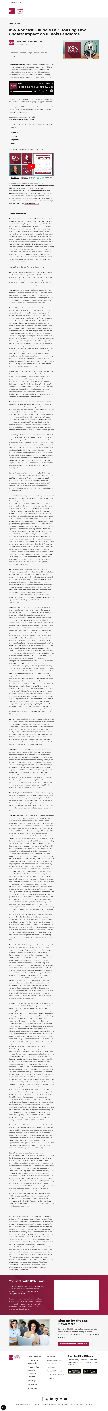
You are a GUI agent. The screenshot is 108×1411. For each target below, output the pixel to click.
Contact (50, 1378)
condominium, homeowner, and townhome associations (31, 186)
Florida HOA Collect (54, 1371)
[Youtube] (66, 1399)
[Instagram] (47, 1399)
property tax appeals (17, 193)
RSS (12, 143)
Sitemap (36, 1404)
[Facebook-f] (42, 1399)
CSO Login (51, 1367)
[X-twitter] (61, 1399)
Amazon (14, 136)
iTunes (13, 132)
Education (32, 1385)
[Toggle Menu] (97, 11)
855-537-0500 (19, 1294)
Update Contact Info (54, 1360)
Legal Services (34, 1356)
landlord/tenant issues (37, 191)
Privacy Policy (62, 1404)
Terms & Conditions (85, 1404)
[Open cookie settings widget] (3, 1407)
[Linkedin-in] (51, 1399)
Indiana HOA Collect (54, 1374)
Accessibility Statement (48, 1404)
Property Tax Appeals (33, 1368)
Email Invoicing (53, 1364)
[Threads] (56, 1399)
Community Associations (33, 1361)
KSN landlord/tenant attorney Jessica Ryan (26, 64)
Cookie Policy (73, 1404)
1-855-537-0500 (17, 2)
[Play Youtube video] (31, 166)
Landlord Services (32, 1375)
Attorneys (32, 1381)
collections (23, 191)
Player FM (15, 140)
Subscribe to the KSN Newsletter (72, 1343)
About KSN (32, 1388)
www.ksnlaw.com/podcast (23, 120)
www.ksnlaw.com (31, 203)
